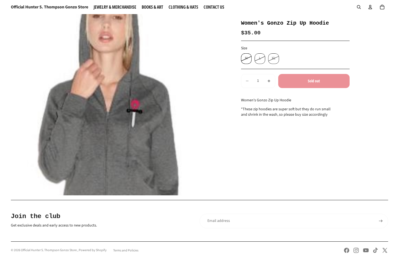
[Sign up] (381, 221)
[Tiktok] (375, 250)
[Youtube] (366, 250)
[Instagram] (356, 250)
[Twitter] (385, 250)
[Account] (370, 7)
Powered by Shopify (93, 250)
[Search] (359, 7)
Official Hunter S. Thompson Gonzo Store (49, 250)
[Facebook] (346, 250)
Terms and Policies (125, 250)
